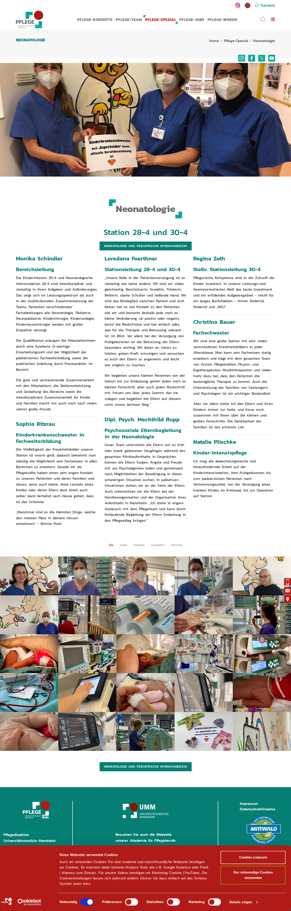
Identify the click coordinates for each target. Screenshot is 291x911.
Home (214, 40)
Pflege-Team (129, 19)
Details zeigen (240, 902)
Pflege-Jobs (191, 19)
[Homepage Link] (29, 19)
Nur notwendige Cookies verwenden (253, 875)
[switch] (131, 902)
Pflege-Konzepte (95, 19)
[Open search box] (263, 19)
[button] (273, 19)
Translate (267, 5)
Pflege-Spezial (160, 19)
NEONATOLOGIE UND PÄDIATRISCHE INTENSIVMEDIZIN (145, 246)
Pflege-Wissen (222, 19)
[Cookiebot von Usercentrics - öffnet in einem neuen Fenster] (29, 902)
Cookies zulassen (253, 857)
